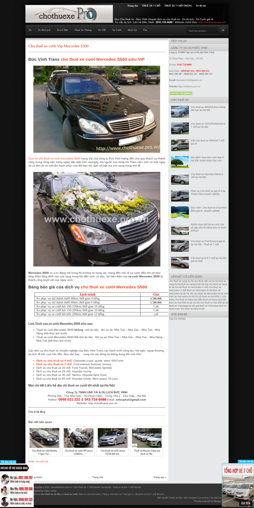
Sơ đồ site (201, 5)
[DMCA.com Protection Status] (181, 94)
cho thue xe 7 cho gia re (121, 494)
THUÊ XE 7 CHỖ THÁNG (178, 5)
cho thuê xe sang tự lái (181, 281)
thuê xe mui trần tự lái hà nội (184, 302)
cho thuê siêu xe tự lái (206, 281)
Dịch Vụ (132, 29)
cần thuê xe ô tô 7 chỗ (145, 494)
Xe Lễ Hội (62, 29)
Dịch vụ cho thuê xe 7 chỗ (54, 364)
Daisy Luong (50, 491)
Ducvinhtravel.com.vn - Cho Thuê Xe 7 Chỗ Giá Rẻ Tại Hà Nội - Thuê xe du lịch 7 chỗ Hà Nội (95, 487)
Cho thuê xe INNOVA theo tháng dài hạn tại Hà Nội (208, 109)
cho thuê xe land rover (193, 308)
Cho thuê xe (215, 498)
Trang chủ (132, 5)
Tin (145, 29)
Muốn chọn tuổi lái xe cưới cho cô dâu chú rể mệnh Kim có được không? (209, 227)
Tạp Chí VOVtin (177, 319)
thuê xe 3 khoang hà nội (182, 305)
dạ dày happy (63, 491)
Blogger (217, 501)
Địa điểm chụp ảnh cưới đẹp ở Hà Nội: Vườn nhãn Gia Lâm (207, 159)
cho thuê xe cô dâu (51, 494)
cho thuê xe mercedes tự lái (208, 293)
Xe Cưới (116, 29)
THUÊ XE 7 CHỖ (151, 5)
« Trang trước (34, 477)
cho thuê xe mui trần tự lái (214, 302)
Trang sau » (159, 477)
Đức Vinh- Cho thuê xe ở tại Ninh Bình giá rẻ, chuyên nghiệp (209, 209)
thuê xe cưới (71, 494)
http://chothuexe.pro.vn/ (212, 22)
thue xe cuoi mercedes (90, 494)
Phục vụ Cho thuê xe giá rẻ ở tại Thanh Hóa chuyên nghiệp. (208, 193)
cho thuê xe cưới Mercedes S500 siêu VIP (103, 59)
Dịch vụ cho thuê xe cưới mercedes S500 (54, 158)
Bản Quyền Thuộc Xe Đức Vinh (172, 498)
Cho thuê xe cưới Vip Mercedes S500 (58, 46)
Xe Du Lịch (44, 29)
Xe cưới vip (42, 461)
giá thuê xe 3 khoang (207, 305)
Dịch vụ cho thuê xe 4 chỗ (54, 360)
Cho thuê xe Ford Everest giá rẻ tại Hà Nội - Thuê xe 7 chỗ (208, 243)
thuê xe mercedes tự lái (199, 290)
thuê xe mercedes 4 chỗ (195, 287)
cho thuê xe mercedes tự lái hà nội (198, 295)
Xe (30, 29)
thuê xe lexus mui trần (215, 299)
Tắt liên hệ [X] (8, 462)
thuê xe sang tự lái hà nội (194, 284)
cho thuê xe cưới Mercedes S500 (114, 287)
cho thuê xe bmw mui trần (188, 299)
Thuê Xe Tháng (83, 29)
